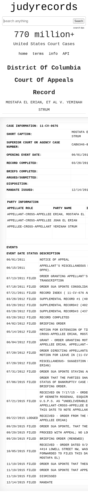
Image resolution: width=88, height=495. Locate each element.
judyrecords (44, 7)
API (66, 54)
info (53, 54)
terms (38, 54)
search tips (78, 27)
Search (78, 21)
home (23, 54)
